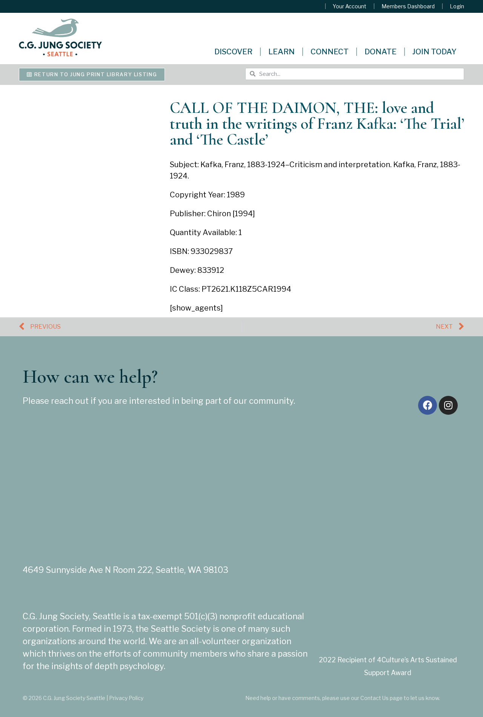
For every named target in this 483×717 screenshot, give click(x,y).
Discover (233, 51)
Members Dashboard (408, 6)
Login (457, 6)
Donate (381, 51)
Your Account (349, 6)
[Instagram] (448, 405)
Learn (281, 51)
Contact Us (374, 698)
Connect (330, 51)
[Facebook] (427, 405)
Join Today (434, 51)
